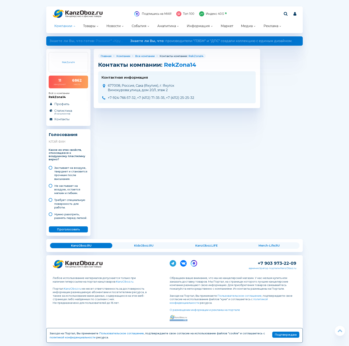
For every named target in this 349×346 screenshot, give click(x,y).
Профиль (61, 104)
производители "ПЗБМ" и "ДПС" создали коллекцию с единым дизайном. (174, 41)
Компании (63, 26)
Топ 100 (188, 14)
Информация (198, 26)
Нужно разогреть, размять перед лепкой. (70, 216)
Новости (113, 26)
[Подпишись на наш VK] (183, 262)
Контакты (61, 119)
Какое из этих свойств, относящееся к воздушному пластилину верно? (67, 154)
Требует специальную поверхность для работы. (69, 203)
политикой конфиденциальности (73, 337)
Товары (89, 26)
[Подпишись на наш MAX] (194, 262)
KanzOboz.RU (81, 245)
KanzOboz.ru (124, 281)
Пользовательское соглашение (240, 295)
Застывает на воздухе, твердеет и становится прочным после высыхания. (70, 173)
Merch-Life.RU (269, 245)
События (139, 26)
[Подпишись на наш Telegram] (173, 262)
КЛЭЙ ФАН (57, 141)
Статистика (63, 112)
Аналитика (166, 26)
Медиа (247, 26)
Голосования (63, 134)
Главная (106, 56)
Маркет (227, 26)
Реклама (271, 26)
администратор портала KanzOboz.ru (272, 268)
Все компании (145, 56)
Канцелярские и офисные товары (83, 16)
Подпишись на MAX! (156, 14)
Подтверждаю (286, 335)
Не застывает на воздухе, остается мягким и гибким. (67, 189)
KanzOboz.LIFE (206, 245)
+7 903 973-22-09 (277, 263)
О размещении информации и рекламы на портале (205, 309)
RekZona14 (195, 56)
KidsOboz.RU (143, 245)
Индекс (215, 14)
